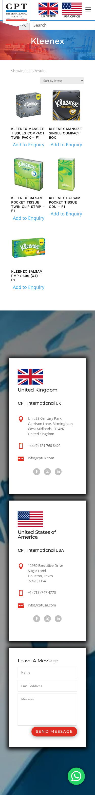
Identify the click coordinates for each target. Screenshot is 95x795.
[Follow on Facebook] (36, 471)
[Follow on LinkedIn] (58, 471)
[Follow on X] (47, 471)
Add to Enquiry (28, 145)
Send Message (54, 731)
